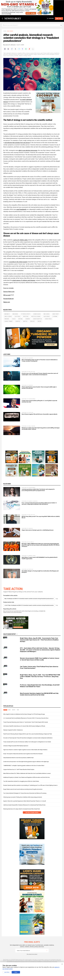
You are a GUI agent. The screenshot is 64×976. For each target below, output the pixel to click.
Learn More (6, 972)
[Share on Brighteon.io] (8, 49)
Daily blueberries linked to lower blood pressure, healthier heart (18, 757)
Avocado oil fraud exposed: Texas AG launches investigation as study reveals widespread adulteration (27, 737)
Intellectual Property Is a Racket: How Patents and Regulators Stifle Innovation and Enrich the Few (26, 777)
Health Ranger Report (9, 634)
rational (39, 54)
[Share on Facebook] (12, 49)
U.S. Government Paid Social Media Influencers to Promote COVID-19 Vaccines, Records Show (25, 718)
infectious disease (12, 54)
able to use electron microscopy (28, 150)
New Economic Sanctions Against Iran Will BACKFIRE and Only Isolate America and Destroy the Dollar (39, 694)
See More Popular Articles (32, 812)
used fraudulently (21, 209)
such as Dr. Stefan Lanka (20, 240)
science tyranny (10, 55)
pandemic (31, 54)
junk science (21, 54)
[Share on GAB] (26, 49)
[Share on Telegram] (19, 49)
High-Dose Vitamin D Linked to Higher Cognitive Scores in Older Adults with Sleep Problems (25, 749)
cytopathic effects (21, 53)
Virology (25, 55)
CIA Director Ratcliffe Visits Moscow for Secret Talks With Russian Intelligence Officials (24, 726)
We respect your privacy (32, 954)
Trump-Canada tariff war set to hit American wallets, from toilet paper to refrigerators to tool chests (27, 741)
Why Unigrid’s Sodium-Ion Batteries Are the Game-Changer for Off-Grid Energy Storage (24, 714)
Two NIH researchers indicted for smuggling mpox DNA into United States (21, 781)
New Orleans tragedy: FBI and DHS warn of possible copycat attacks (39, 414)
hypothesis (56, 53)
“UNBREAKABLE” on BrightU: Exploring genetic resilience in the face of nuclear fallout (23, 765)
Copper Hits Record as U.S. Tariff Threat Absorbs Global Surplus (18, 769)
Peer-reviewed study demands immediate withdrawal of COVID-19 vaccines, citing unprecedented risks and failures (39, 503)
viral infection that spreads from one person (17, 142)
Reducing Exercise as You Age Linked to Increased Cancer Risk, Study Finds (21, 809)
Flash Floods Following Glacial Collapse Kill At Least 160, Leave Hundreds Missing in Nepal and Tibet (27, 734)
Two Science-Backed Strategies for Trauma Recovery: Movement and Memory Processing (24, 793)
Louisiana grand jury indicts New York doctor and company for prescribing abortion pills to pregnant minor (38, 490)
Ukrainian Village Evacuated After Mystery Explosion (15, 745)
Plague (35, 54)
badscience (14, 53)
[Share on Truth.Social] (22, 49)
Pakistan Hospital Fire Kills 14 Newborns (13, 730)
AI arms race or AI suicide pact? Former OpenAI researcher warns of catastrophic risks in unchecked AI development (40, 374)
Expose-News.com (8, 291)
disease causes (30, 53)
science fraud (48, 318)
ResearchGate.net (8, 298)
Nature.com (6, 302)
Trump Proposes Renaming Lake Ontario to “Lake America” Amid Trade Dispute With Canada (25, 722)
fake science (37, 53)
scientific (16, 55)
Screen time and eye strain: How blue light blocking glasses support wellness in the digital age (26, 761)
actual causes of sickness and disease (23, 280)
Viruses (29, 55)
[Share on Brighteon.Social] (5, 49)
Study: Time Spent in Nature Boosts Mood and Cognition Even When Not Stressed (22, 753)
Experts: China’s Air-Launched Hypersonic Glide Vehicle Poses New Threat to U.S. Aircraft (24, 801)
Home (4, 31)
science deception (50, 54)
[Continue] (47, 950)
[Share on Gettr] (29, 49)
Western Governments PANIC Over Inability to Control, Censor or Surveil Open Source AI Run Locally (39, 659)
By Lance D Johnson (9, 45)
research (43, 54)
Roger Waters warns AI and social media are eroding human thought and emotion (22, 789)
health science (50, 53)
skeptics (21, 55)
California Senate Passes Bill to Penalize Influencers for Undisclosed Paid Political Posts (24, 805)
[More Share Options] (33, 49)
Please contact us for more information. (12, 612)
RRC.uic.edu (6, 295)
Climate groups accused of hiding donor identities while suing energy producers (22, 797)
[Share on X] (15, 49)
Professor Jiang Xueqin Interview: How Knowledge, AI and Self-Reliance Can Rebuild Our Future (40, 685)
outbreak (26, 54)
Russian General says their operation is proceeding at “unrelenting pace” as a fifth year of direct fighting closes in (30, 785)
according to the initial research (18, 262)
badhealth (8, 53)
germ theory (43, 53)
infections (5, 54)
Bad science (10, 31)
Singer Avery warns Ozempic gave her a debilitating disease (38, 530)
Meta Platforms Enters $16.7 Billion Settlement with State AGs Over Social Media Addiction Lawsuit (27, 773)
